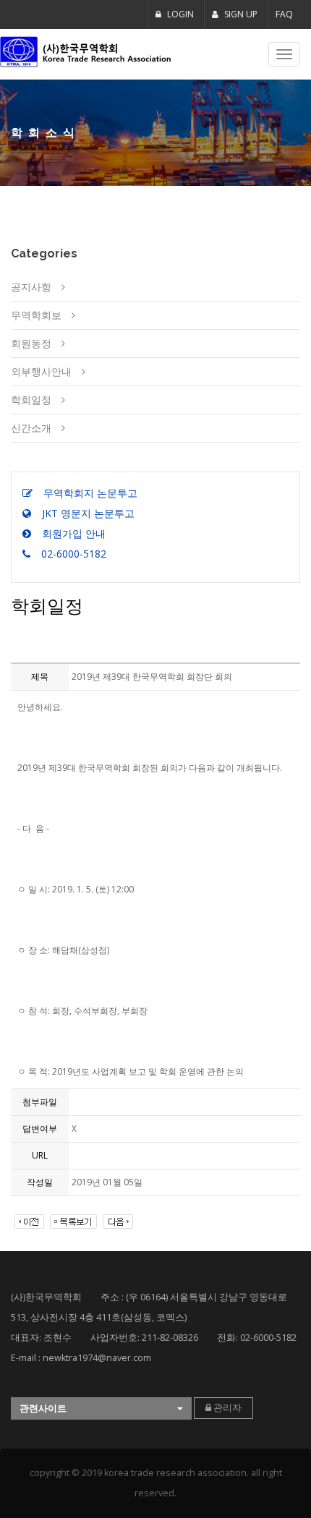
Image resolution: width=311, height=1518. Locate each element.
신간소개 (31, 428)
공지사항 (31, 287)
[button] (101, 1408)
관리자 (226, 1408)
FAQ (284, 14)
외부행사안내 (41, 371)
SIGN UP (239, 14)
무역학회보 (36, 315)
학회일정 (31, 399)
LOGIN (179, 14)
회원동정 (31, 343)
